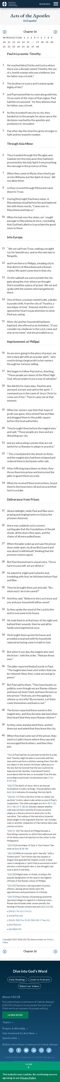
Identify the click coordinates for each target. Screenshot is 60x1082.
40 (17, 830)
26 (28, 46)
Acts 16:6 (11, 792)
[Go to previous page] (4, 32)
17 (37, 42)
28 (37, 46)
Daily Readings (17, 979)
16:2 (12, 915)
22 (9, 46)
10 (4, 42)
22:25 (18, 924)
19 (47, 42)
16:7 (11, 785)
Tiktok (49, 1050)
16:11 (12, 830)
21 (4, 46)
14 (23, 42)
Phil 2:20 (19, 915)
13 (18, 42)
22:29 (18, 929)
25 (23, 46)
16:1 (11, 911)
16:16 (12, 853)
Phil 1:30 (35, 920)
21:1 (9, 806)
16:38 (12, 929)
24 (18, 46)
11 (9, 42)
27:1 (18, 806)
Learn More (15, 1015)
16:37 (12, 896)
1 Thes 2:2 (45, 920)
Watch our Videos (29, 986)
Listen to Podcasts (40, 979)
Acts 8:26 (19, 848)
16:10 (12, 796)
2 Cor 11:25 (24, 920)
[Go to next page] (55, 32)
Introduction (12, 37)
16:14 (12, 845)
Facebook (18, 1050)
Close (29, 1064)
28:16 (25, 806)
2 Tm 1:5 (27, 911)
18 (42, 42)
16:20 (12, 874)
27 (32, 46)
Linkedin (33, 1050)
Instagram (41, 1050)
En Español (30, 20)
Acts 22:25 (46, 906)
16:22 (12, 920)
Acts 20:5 (47, 803)
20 (51, 42)
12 (13, 42)
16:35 (12, 885)
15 (28, 42)
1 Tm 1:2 (18, 911)
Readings (44, 4)
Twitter (11, 1050)
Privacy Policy (28, 1077)
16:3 (11, 754)
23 (13, 46)
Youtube (26, 1050)
